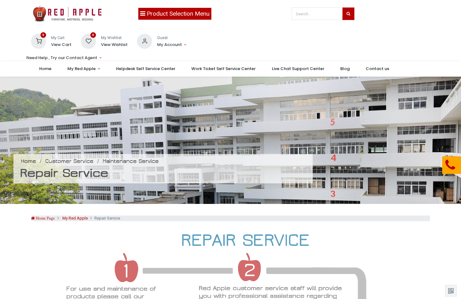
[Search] (348, 14)
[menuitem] (45, 69)
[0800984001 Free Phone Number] (418, 165)
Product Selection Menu (177, 13)
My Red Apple (75, 218)
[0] (38, 40)
